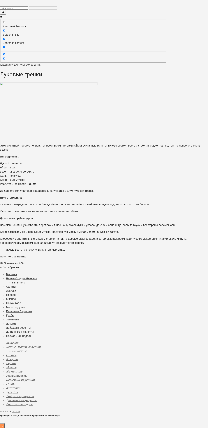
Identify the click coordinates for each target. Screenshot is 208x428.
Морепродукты (15, 307)
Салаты (11, 286)
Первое (11, 294)
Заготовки (12, 319)
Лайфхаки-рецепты (18, 327)
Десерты (11, 323)
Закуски (11, 290)
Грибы (10, 315)
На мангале (13, 303)
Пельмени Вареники (19, 311)
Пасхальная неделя (19, 335)
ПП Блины (18, 282)
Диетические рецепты (20, 331)
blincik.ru (16, 411)
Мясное (11, 298)
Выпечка (11, 274)
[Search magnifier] (3, 12)
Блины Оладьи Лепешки (21, 278)
